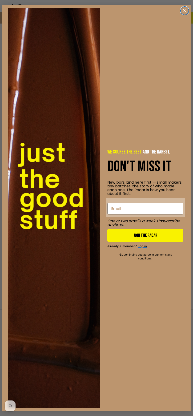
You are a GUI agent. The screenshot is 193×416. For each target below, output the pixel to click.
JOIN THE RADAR (145, 235)
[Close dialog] (185, 11)
